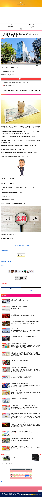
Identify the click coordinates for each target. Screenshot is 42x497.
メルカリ (3, 265)
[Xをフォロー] (31, 288)
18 (14, 476)
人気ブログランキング (6, 261)
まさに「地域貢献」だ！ (9, 85)
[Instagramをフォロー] (31, 291)
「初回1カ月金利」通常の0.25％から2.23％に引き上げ (16, 82)
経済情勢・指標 (4, 283)
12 (17, 474)
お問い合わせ (34, 491)
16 (30, 474)
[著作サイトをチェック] (11, 288)
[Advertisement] (21, 15)
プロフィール (21, 491)
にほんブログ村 (4, 250)
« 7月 (2, 481)
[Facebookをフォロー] (11, 291)
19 (17, 476)
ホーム (7, 491)
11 (14, 474)
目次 (20, 79)
